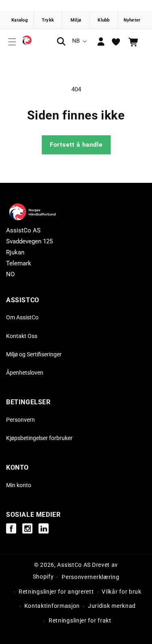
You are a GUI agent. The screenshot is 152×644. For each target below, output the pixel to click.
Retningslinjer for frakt (80, 620)
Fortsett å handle (76, 144)
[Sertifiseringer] (76, 20)
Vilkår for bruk (121, 591)
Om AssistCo (22, 317)
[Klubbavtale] (104, 20)
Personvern (20, 419)
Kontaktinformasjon (52, 606)
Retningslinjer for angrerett (56, 591)
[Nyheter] (132, 20)
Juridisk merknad (112, 606)
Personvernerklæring (90, 577)
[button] (12, 42)
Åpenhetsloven (24, 372)
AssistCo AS (74, 565)
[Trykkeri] (48, 20)
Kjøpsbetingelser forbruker (39, 438)
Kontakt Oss (21, 336)
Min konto (18, 485)
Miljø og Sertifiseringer (34, 354)
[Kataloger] (20, 20)
